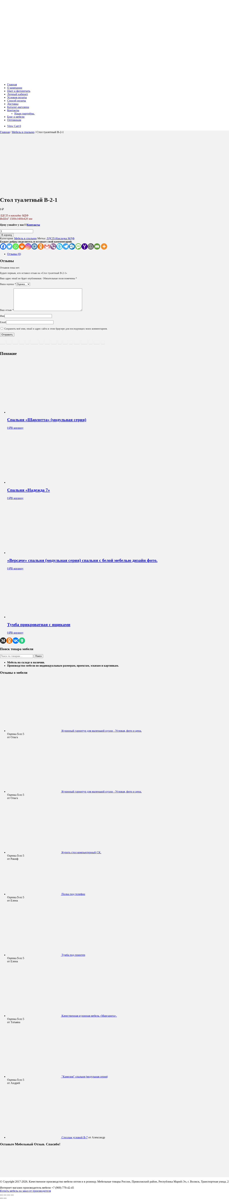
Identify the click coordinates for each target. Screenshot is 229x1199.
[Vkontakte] (16, 640)
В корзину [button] (17, 427)
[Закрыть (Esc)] (12, 1195)
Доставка (12, 103)
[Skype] (59, 246)
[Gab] (22, 640)
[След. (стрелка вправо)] (5, 1198)
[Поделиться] (8, 1195)
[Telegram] (66, 246)
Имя (2, 316)
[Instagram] (28, 246)
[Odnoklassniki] (41, 246)
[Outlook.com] (72, 246)
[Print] (22, 246)
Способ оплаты (16, 100)
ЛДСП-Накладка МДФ (61, 238)
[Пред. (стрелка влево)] (1, 1198)
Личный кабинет (17, 94)
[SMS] (78, 246)
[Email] (97, 246)
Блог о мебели (16, 116)
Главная (12, 84)
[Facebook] (3, 246)
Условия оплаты (17, 97)
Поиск (38, 656)
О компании (14, 87)
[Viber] (53, 246)
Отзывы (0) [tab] (14, 253)
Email (3, 322)
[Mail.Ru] (34, 246)
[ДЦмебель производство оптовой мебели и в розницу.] (50, 78)
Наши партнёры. (24, 113)
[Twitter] (9, 246)
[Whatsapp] (16, 246)
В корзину (6, 235)
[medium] (3, 640)
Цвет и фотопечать (18, 90)
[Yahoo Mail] (84, 246)
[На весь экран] (5, 1195)
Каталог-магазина (18, 107)
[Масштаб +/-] (1, 1195)
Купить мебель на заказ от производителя (25, 1190)
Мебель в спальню (23, 132)
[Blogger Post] (91, 246)
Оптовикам (14, 119)
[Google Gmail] (47, 246)
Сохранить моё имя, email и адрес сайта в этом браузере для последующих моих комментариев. (56, 328)
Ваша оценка (8, 284)
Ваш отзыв (7, 310)
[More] (104, 246)
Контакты (13, 110)
